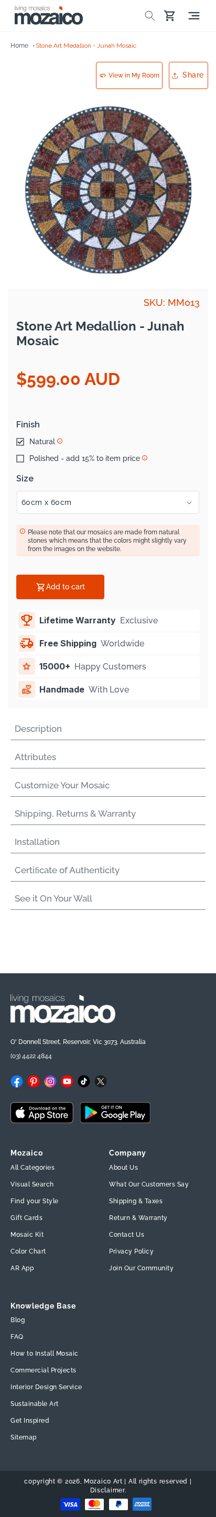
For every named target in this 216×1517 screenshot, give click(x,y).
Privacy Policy (131, 1251)
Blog (17, 1320)
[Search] (149, 15)
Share (193, 75)
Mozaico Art (103, 1481)
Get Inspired (29, 1420)
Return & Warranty (138, 1218)
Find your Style (34, 1201)
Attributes (35, 757)
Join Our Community (141, 1268)
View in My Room (134, 75)
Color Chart (28, 1251)
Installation (37, 842)
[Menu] (194, 15)
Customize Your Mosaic (62, 785)
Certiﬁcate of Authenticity (67, 870)
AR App (22, 1268)
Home (19, 45)
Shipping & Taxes (136, 1201)
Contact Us (126, 1234)
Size (25, 478)
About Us (123, 1167)
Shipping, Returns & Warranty (75, 813)
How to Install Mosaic (44, 1353)
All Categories (32, 1167)
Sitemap (23, 1437)
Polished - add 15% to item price (84, 458)
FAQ (17, 1336)
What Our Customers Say (149, 1184)
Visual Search (32, 1184)
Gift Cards (26, 1218)
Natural (42, 441)
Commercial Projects (43, 1370)
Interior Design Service (46, 1387)
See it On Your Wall (53, 898)
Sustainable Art (34, 1404)
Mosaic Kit (27, 1234)
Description (38, 728)
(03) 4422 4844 (31, 1056)
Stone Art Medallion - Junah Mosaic (86, 45)
